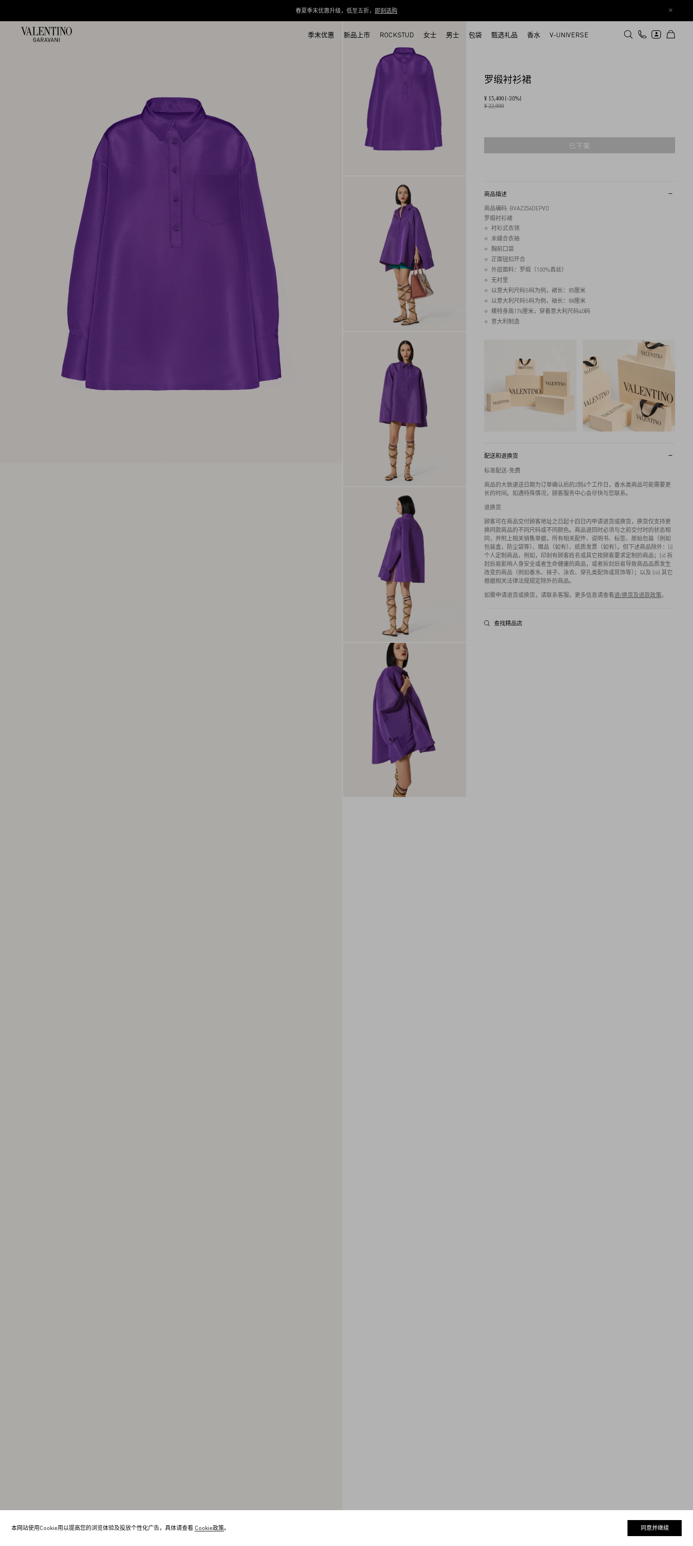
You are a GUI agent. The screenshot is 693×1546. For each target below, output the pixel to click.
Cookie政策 (209, 1527)
